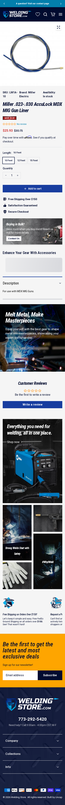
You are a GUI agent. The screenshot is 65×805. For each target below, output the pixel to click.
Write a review (32, 404)
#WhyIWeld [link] (47, 562)
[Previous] (4, 3)
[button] (9, 124)
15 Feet (34, 160)
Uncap (58, 797)
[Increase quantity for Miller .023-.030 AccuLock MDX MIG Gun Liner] (18, 175)
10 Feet (8, 160)
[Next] (61, 3)
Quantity (8, 168)
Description (11, 283)
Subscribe (50, 675)
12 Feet (21, 160)
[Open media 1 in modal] (58, 28)
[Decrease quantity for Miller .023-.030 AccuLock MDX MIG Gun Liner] (6, 175)
